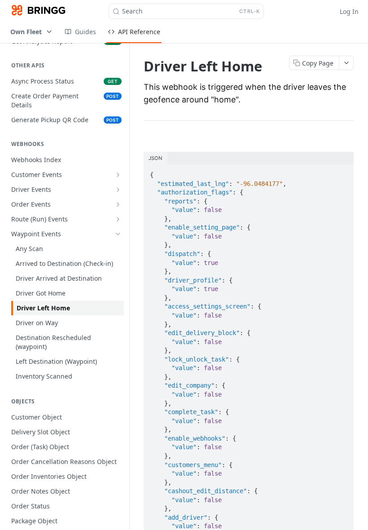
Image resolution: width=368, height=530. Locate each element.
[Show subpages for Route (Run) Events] (118, 219)
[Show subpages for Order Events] (118, 204)
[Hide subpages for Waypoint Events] (118, 234)
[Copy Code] (343, 172)
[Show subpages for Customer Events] (118, 174)
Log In (349, 11)
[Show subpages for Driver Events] (118, 189)
